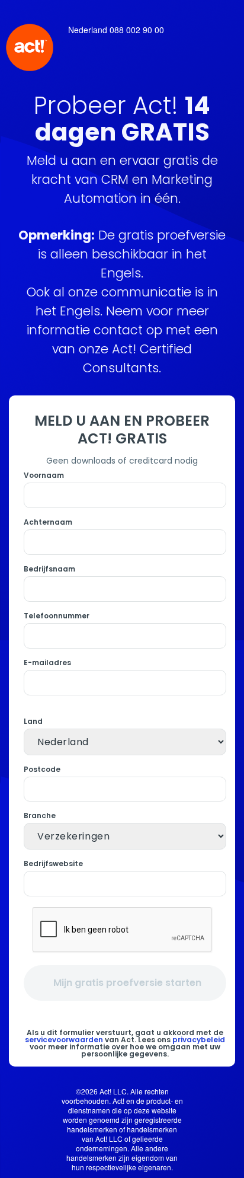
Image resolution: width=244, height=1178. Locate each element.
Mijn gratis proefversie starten (127, 982)
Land (33, 721)
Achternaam (48, 522)
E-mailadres (47, 662)
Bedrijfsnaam (49, 569)
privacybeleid (198, 1040)
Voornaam (44, 475)
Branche (40, 815)
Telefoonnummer (56, 616)
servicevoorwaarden (64, 1040)
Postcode (42, 769)
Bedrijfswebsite (53, 863)
